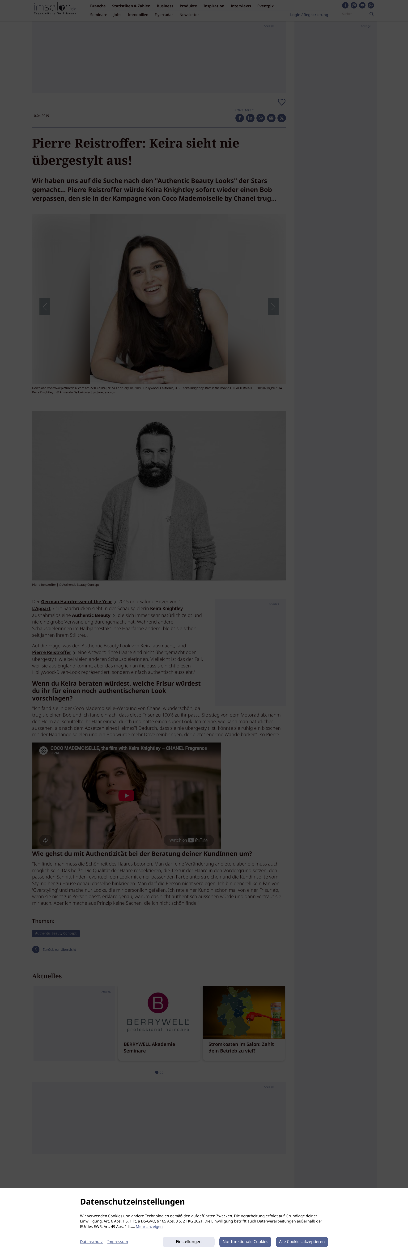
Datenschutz (91, 1242)
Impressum (117, 1242)
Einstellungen (189, 1242)
